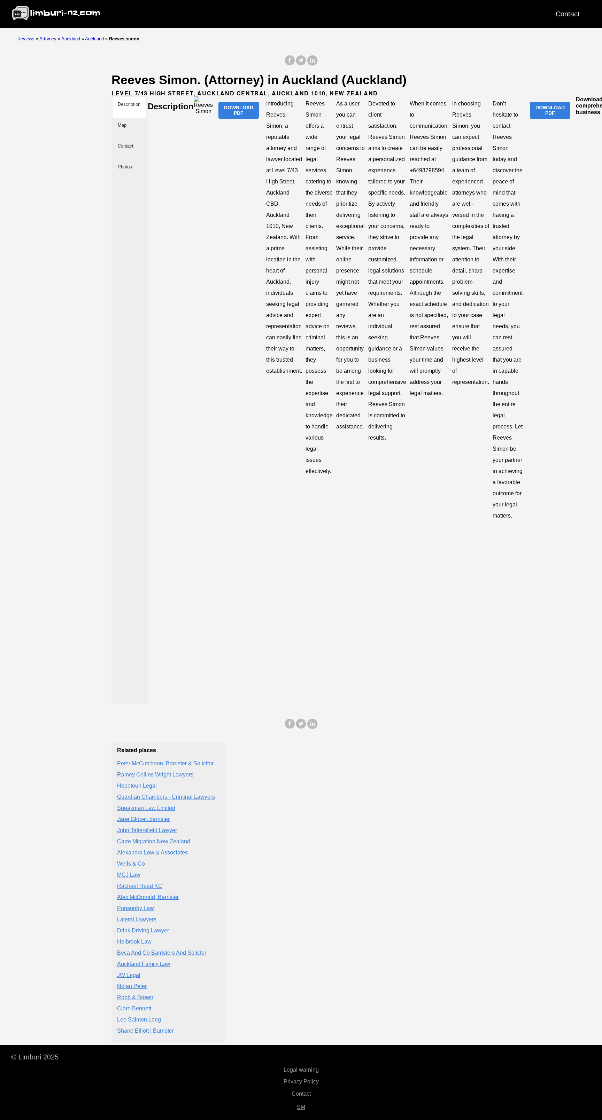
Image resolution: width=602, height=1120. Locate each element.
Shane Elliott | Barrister (145, 1031)
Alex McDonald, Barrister (148, 897)
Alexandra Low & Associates (152, 852)
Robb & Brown (135, 997)
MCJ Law (128, 875)
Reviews (25, 38)
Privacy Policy (301, 1081)
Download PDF (238, 110)
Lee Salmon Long (139, 1020)
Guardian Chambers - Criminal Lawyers (166, 797)
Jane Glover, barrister (143, 819)
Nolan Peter (132, 986)
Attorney (47, 38)
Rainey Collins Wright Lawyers (155, 775)
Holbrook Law (134, 942)
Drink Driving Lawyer (143, 930)
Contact (568, 14)
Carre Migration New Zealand (153, 841)
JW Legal (128, 975)
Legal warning (301, 1070)
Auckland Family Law (143, 964)
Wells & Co (131, 864)
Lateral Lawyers (136, 919)
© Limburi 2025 (35, 1057)
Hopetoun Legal (137, 786)
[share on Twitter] (301, 64)
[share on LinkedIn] (312, 64)
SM (301, 1107)
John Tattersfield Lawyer (147, 830)
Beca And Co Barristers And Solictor (161, 953)
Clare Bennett (134, 1008)
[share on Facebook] (289, 64)
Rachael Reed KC (139, 886)
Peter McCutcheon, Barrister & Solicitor (165, 763)
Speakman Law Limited (146, 808)
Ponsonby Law (135, 908)
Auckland (70, 38)
